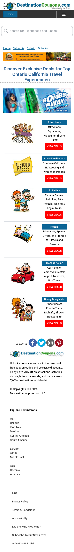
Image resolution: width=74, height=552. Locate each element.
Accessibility (19, 518)
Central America (19, 435)
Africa (13, 452)
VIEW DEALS (54, 146)
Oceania (15, 470)
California (18, 48)
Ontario (31, 48)
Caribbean (16, 427)
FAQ (14, 493)
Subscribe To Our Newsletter (29, 535)
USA (12, 418)
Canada (14, 422)
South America (19, 440)
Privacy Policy (20, 501)
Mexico (14, 431)
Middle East (17, 457)
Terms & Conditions (23, 509)
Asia (12, 465)
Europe (14, 448)
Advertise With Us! (23, 543)
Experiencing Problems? (26, 526)
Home (10, 14)
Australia (15, 474)
